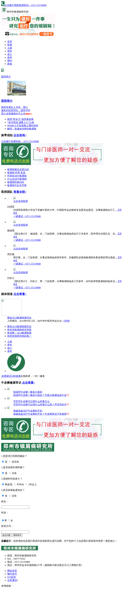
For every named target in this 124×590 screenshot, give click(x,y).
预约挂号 (12, 574)
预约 (9, 60)
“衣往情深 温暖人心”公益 (20, 122)
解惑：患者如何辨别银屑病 (21, 128)
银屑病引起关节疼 (17, 185)
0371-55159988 (27, 216)
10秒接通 (16, 376)
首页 (9, 41)
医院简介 (6, 76)
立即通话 (12, 580)
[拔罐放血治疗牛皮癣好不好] (8, 408)
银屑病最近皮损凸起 (18, 169)
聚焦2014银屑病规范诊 (19, 317)
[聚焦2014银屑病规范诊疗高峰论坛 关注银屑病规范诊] (11, 315)
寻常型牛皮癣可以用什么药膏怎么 (31, 401)
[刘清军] (14, 198)
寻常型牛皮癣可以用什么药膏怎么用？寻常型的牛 (40, 404)
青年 (9, 51)
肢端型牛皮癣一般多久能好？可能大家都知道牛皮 (40, 395)
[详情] (67, 321)
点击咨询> (20, 135)
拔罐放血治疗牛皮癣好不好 (27, 410)
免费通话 (6, 376)
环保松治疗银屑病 (17, 175)
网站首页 (12, 570)
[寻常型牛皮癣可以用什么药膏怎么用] (8, 398)
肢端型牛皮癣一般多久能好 (27, 392)
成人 (9, 54)
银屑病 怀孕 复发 (16, 172)
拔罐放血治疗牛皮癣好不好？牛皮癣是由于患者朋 (40, 414)
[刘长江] (14, 269)
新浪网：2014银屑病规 (19, 333)
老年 (9, 57)
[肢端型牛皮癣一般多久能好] (8, 389)
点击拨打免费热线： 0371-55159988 (20, 141)
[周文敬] (14, 246)
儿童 (9, 48)
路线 (9, 63)
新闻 (9, 44)
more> (28, 113)
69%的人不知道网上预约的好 (22, 125)
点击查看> (20, 294)
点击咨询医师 (20, 201)
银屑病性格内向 (15, 182)
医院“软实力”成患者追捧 (20, 119)
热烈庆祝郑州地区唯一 (19, 336)
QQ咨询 (11, 577)
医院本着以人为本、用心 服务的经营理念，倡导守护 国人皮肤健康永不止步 (15, 110)
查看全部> (20, 191)
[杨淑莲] (14, 222)
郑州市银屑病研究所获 (19, 329)
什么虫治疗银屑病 (17, 179)
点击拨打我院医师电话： (25, 5)
